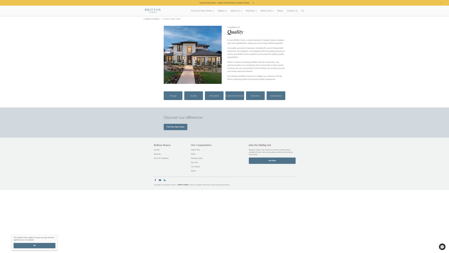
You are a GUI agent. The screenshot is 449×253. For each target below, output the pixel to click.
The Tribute (195, 167)
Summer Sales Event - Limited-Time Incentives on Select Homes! (225, 3)
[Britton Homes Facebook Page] (155, 180)
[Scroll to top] (441, 238)
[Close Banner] (441, 3)
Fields (193, 154)
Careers (157, 150)
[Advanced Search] (302, 11)
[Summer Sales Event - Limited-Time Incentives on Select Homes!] (253, 3)
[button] (442, 247)
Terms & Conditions (161, 158)
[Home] (152, 11)
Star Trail (194, 162)
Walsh (193, 171)
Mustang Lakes (197, 158)
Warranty (157, 154)
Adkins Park (195, 150)
